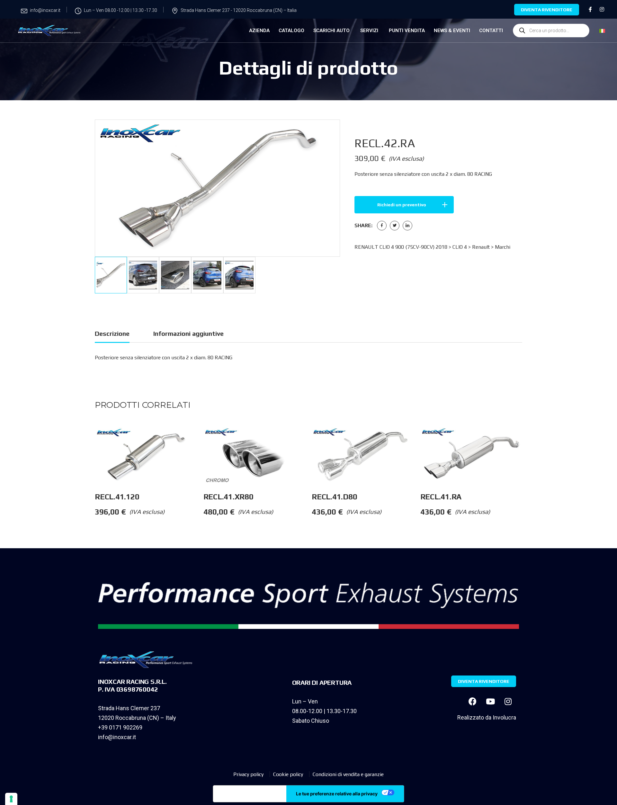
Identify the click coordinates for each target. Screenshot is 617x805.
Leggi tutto (203, 440)
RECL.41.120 (117, 496)
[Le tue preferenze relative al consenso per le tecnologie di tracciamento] (11, 799)
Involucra (504, 717)
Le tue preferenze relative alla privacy (337, 793)
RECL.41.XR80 (228, 496)
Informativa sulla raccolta (249, 794)
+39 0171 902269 (120, 727)
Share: (363, 225)
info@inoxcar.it (117, 737)
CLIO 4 (459, 247)
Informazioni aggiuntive (188, 333)
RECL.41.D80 (334, 496)
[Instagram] (508, 701)
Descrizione (112, 333)
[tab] (112, 334)
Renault (481, 247)
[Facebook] (382, 225)
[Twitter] (394, 225)
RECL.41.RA (441, 496)
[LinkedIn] (407, 225)
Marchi (502, 247)
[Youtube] (490, 701)
